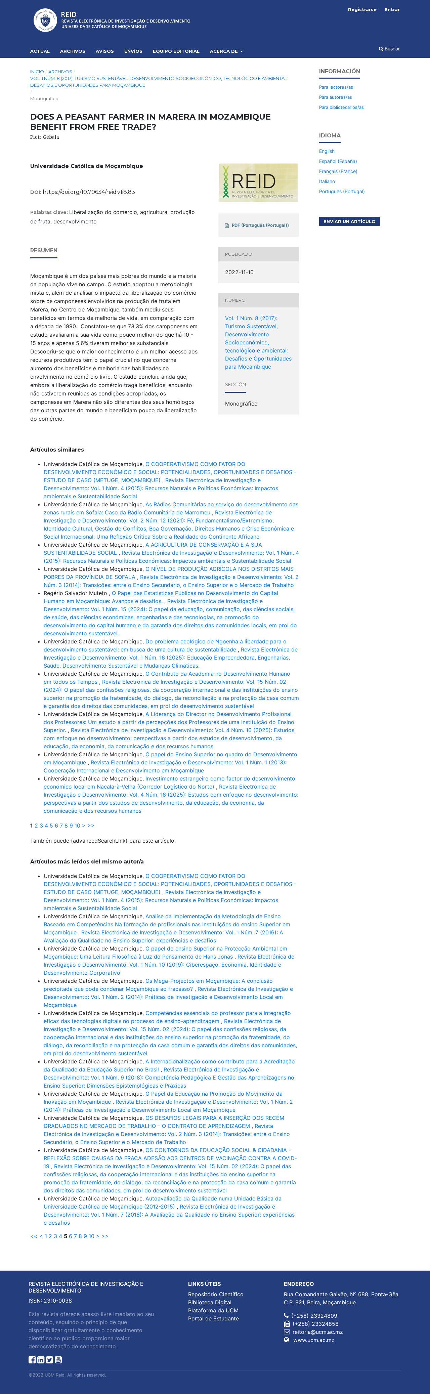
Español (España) (338, 161)
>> (91, 825)
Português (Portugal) (342, 191)
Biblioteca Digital (209, 1302)
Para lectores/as (336, 87)
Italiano (327, 181)
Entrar (392, 9)
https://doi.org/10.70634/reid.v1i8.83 (89, 192)
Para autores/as (335, 97)
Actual (40, 51)
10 (77, 825)
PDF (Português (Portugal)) (260, 225)
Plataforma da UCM (213, 1310)
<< (34, 1236)
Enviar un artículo (350, 221)
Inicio (37, 71)
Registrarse (362, 9)
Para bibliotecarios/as (341, 107)
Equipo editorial (176, 51)
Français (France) (338, 171)
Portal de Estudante (213, 1318)
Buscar (391, 48)
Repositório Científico (216, 1294)
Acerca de (224, 51)
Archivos (72, 51)
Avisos (105, 51)
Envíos (133, 51)
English (327, 151)
